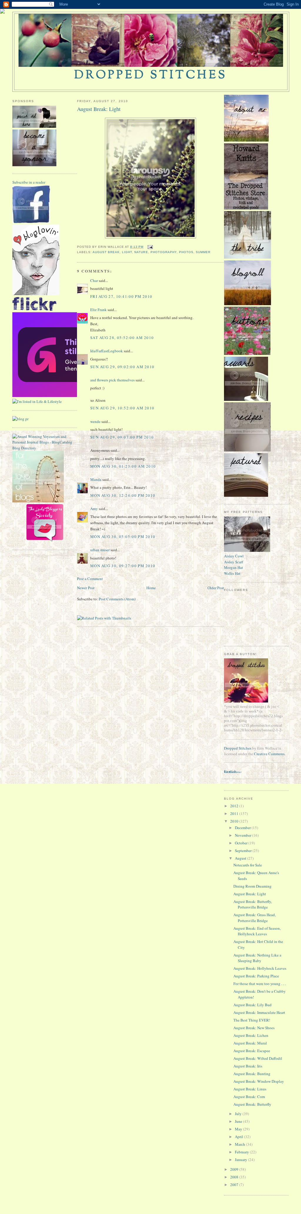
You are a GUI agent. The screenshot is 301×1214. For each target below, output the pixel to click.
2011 (234, 813)
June (239, 1121)
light (127, 252)
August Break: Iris (247, 1066)
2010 (234, 821)
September (243, 850)
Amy (94, 508)
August (241, 858)
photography (163, 252)
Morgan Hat (233, 567)
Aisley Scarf (233, 561)
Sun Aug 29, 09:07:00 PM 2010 (122, 437)
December (243, 827)
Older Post (216, 587)
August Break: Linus (249, 1089)
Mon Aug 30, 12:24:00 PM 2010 (122, 495)
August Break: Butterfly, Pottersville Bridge (252, 904)
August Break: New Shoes (254, 1027)
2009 (234, 1169)
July (239, 1113)
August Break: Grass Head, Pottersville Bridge (254, 917)
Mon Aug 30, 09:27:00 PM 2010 (122, 565)
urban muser (100, 549)
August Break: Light (99, 108)
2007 (234, 1184)
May (239, 1129)
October (241, 843)
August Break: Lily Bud (252, 1004)
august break (106, 252)
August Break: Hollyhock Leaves (259, 968)
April (239, 1136)
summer (203, 252)
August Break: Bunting (251, 1073)
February (242, 1152)
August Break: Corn (249, 1096)
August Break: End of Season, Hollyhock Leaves (257, 931)
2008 (234, 1177)
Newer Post (86, 587)
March (240, 1144)
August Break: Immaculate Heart (259, 1012)
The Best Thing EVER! (251, 1020)
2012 (234, 805)
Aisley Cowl (234, 556)
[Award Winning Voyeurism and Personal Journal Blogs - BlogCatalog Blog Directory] (44, 448)
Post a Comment (90, 578)
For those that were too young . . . (259, 983)
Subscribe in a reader (28, 182)
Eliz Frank (98, 309)
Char (94, 280)
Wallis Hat (232, 573)
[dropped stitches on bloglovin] (35, 293)
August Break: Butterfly (252, 1104)
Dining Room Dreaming (252, 886)
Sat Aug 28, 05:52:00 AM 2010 (122, 337)
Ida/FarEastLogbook (106, 350)
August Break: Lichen (250, 1035)
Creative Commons (269, 753)
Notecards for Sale (247, 865)
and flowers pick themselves (112, 380)
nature (141, 252)
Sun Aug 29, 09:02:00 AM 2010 (122, 366)
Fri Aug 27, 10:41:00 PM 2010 (121, 296)
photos (186, 252)
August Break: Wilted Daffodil (257, 1058)
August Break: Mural (250, 1043)
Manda (95, 479)
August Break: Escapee (251, 1050)
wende (95, 421)
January (241, 1159)
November (243, 835)
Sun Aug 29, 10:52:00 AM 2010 (122, 408)
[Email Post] (149, 246)
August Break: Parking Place (256, 976)
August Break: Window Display (258, 1081)
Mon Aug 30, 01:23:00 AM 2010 (123, 466)
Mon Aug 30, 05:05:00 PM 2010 (122, 536)
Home (151, 587)
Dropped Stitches (237, 748)
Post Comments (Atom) (117, 599)
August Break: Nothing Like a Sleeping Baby (257, 958)
